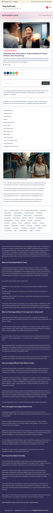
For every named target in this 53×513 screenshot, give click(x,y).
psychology (29, 225)
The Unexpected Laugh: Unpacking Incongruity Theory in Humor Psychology (23, 190)
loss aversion (7, 223)
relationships (37, 225)
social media (32, 228)
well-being (37, 230)
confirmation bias (7, 215)
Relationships (6, 134)
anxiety (5, 210)
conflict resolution (17, 215)
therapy (31, 230)
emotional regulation (8, 220)
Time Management (8, 143)
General (5, 119)
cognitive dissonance (18, 212)
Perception (6, 225)
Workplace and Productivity (10, 146)
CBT (22, 210)
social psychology (8, 230)
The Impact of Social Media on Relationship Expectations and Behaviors (22, 201)
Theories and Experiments (10, 50)
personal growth (14, 225)
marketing (14, 223)
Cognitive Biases (7, 113)
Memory (20, 223)
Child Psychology (7, 110)
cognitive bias (43, 210)
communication (39, 212)
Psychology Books (8, 128)
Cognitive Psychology (29, 212)
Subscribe (45, 83)
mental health (27, 223)
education (31, 218)
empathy (17, 220)
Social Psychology (8, 137)
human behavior (37, 220)
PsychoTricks (9, 6)
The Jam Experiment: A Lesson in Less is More (15, 179)
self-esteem (15, 228)
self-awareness (7, 228)
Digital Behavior (7, 116)
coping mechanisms (38, 215)
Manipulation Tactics (8, 122)
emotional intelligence (40, 218)
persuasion (22, 225)
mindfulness (34, 223)
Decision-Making (16, 218)
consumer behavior (28, 215)
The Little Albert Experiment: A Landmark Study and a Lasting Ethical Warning (24, 185)
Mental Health (7, 125)
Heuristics (30, 220)
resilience (44, 225)
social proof (39, 228)
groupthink (23, 220)
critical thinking (7, 218)
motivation (42, 223)
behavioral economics (14, 210)
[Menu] (50, 7)
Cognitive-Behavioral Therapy (31, 210)
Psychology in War (8, 131)
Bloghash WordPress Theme (40, 510)
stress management (23, 230)
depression (24, 218)
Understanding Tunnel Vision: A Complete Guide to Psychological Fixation (22, 196)
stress (15, 230)
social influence (24, 228)
